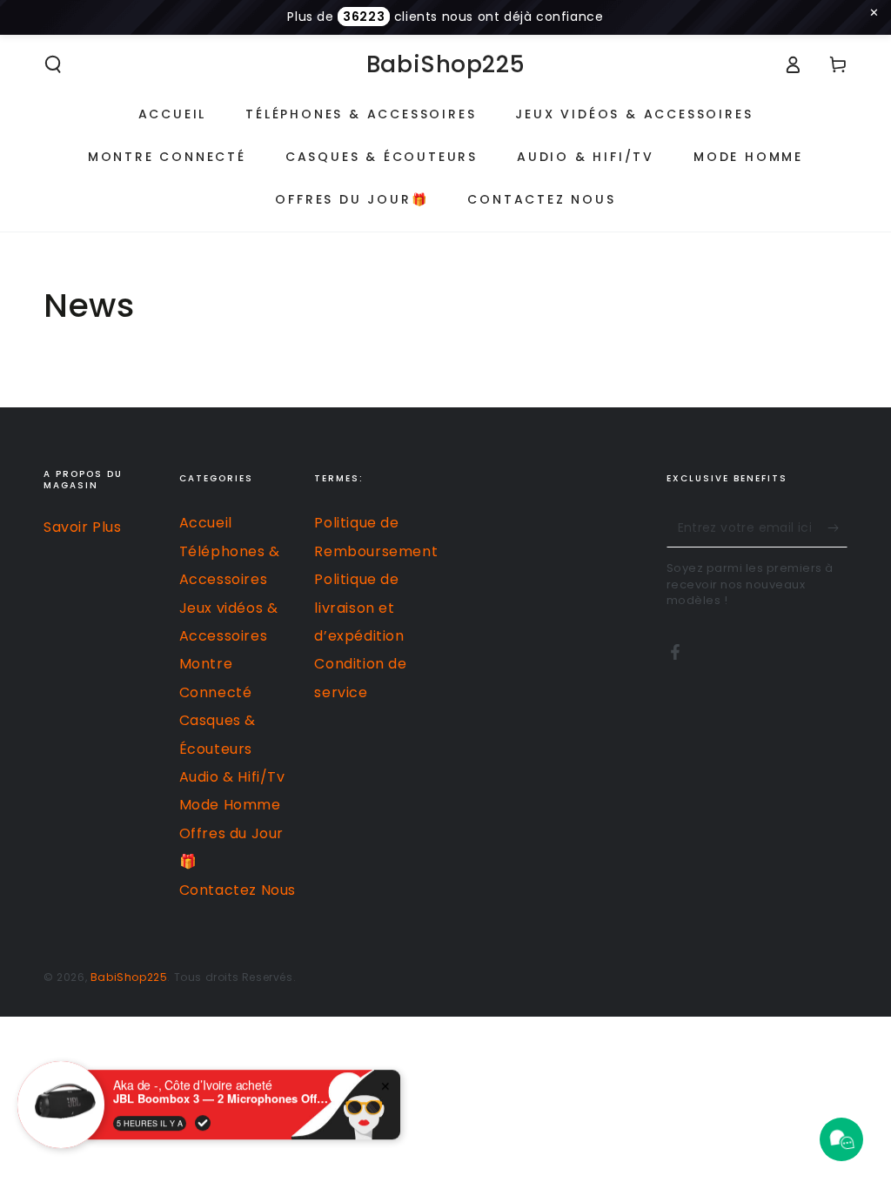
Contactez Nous (237, 890)
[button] (53, 64)
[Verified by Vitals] (203, 1110)
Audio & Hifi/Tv (232, 777)
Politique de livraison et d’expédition (359, 607)
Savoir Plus (83, 527)
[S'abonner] (837, 527)
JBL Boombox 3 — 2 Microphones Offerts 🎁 (222, 1086)
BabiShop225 (129, 977)
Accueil (205, 523)
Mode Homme (230, 805)
